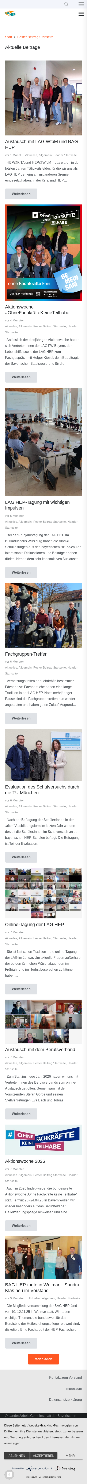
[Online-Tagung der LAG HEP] (43, 870)
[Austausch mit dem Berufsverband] (43, 1002)
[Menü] (81, 13)
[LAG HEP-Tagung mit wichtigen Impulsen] (43, 390)
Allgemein (45, 155)
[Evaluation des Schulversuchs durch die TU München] (43, 732)
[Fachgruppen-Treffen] (43, 586)
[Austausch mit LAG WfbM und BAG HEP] (43, 63)
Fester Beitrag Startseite (49, 326)
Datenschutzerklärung (65, 1399)
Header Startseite (65, 155)
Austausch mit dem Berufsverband (40, 1049)
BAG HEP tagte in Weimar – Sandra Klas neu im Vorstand (42, 1287)
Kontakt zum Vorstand (65, 1377)
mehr (70, 1456)
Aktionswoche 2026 (25, 1161)
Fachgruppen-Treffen (26, 654)
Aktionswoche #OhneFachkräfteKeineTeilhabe (37, 309)
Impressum (73, 1388)
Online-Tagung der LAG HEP (34, 924)
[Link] (10, 14)
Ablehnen (16, 1456)
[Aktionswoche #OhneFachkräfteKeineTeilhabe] (43, 207)
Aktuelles (31, 155)
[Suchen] (66, 4)
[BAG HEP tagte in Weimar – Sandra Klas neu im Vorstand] (43, 1239)
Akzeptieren (43, 1456)
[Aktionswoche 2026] (43, 1127)
